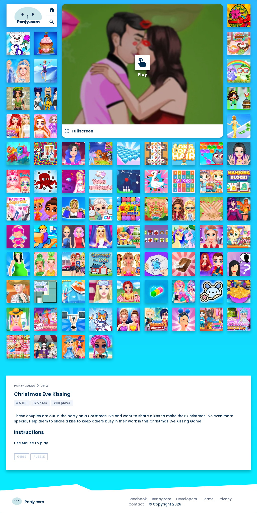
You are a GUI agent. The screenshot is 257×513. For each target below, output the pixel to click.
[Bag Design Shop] (73, 209)
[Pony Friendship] (184, 236)
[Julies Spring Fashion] (18, 319)
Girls (44, 386)
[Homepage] (28, 15)
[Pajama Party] (101, 291)
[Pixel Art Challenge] (45, 153)
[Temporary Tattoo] (211, 291)
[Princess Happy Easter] (101, 209)
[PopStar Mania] (128, 209)
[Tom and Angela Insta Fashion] (211, 319)
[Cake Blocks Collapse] (18, 346)
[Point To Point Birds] (156, 181)
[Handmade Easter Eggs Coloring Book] (239, 15)
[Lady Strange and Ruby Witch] (211, 264)
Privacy (225, 498)
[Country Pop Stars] (18, 291)
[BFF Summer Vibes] (101, 346)
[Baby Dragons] (18, 153)
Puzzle (39, 457)
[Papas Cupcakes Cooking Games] (45, 43)
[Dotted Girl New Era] (45, 98)
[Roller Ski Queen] (45, 71)
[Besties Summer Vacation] (73, 264)
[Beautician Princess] (128, 264)
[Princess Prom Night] (73, 236)
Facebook (137, 498)
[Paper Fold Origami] (156, 264)
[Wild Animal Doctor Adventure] (101, 153)
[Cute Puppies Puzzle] (101, 319)
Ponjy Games (24, 386)
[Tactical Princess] (18, 98)
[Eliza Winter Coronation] (18, 71)
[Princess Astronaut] (73, 181)
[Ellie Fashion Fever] (101, 236)
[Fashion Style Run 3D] (239, 126)
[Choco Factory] (184, 264)
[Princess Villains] (239, 209)
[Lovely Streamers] (184, 291)
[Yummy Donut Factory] (239, 43)
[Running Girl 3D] (45, 236)
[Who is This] (239, 264)
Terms (208, 498)
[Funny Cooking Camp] (156, 209)
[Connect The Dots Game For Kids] (101, 264)
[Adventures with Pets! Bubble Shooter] (211, 153)
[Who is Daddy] (18, 264)
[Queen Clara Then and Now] (239, 319)
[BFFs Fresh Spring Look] (184, 209)
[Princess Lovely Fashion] (18, 126)
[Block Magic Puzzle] (156, 291)
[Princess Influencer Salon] (211, 236)
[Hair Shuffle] (184, 319)
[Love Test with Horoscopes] (18, 236)
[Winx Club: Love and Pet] (45, 319)
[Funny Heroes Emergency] (156, 319)
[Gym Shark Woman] (73, 319)
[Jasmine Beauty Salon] (239, 153)
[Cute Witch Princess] (73, 346)
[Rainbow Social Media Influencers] (45, 126)
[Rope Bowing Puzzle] (128, 181)
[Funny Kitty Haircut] (211, 181)
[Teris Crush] (45, 291)
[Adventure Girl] (239, 98)
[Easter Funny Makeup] (18, 181)
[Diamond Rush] (128, 153)
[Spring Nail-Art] (211, 209)
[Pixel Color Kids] (156, 236)
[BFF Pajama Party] (45, 346)
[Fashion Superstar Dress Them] (18, 209)
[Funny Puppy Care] (128, 236)
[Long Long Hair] (184, 153)
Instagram (161, 498)
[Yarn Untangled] (101, 181)
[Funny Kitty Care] (239, 236)
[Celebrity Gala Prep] (128, 319)
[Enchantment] (45, 209)
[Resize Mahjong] (239, 181)
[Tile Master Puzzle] (156, 153)
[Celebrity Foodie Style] (45, 264)
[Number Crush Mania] (184, 181)
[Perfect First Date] (73, 153)
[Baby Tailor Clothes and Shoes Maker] (73, 291)
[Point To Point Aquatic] (45, 181)
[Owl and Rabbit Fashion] (239, 71)
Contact (136, 504)
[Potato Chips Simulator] (239, 291)
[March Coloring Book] (18, 43)
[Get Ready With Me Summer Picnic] (128, 291)
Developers (186, 498)
